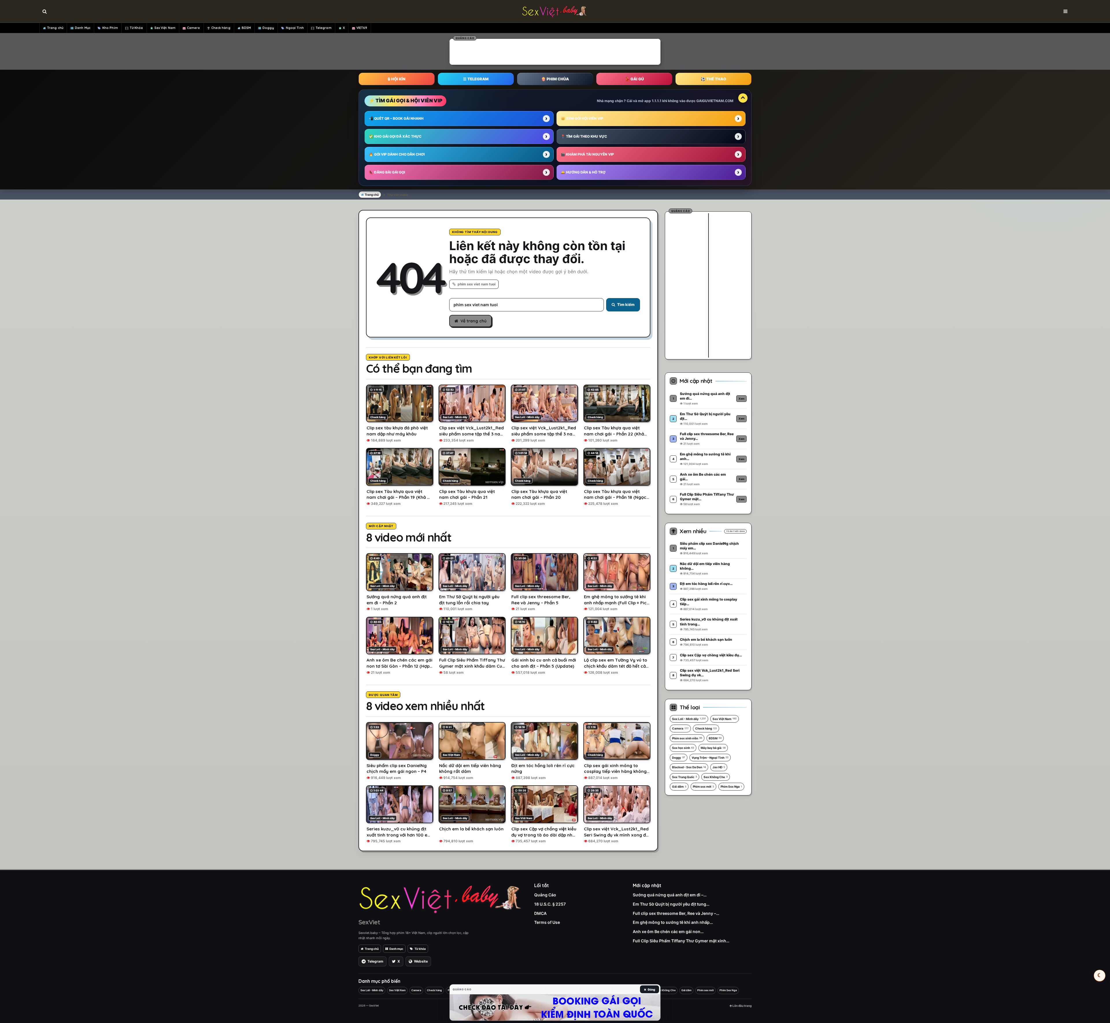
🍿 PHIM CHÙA (555, 79)
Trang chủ (55, 28)
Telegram (324, 28)
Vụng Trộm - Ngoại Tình (710, 757)
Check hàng (220, 28)
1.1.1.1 (656, 101)
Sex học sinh (683, 747)
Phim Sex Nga (731, 786)
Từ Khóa (136, 28)
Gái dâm (679, 786)
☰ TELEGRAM (476, 79)
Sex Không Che (716, 777)
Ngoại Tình (295, 28)
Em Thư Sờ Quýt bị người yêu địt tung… (671, 904)
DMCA (540, 913)
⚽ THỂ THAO (713, 79)
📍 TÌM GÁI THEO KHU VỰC (584, 136)
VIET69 (361, 28)
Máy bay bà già (713, 747)
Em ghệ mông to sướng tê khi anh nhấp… (673, 922)
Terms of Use (547, 922)
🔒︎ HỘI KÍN (396, 79)
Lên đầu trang (742, 1005)
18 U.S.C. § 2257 (550, 904)
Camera (193, 28)
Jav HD (719, 767)
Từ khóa (420, 948)
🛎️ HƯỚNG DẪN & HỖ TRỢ (583, 172)
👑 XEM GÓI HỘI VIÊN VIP (582, 118)
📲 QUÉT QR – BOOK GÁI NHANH (396, 118)
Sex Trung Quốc (684, 777)
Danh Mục (82, 28)
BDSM (246, 28)
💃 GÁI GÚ (634, 79)
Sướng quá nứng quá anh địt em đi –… (669, 894)
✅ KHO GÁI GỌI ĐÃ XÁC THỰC (395, 136)
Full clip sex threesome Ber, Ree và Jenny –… (676, 913)
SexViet (369, 922)
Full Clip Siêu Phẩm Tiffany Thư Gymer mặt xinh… (681, 940)
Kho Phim (110, 28)
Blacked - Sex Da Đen (689, 767)
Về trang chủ (473, 321)
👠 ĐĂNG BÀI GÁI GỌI (387, 172)
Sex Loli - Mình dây (689, 719)
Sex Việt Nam (164, 28)
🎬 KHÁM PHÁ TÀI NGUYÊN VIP (587, 154)
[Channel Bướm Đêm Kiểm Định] (555, 1007)
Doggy (268, 28)
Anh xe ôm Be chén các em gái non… (668, 931)
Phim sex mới (703, 786)
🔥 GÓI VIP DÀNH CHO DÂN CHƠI (397, 154)
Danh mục (396, 948)
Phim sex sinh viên (687, 738)
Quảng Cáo (545, 894)
